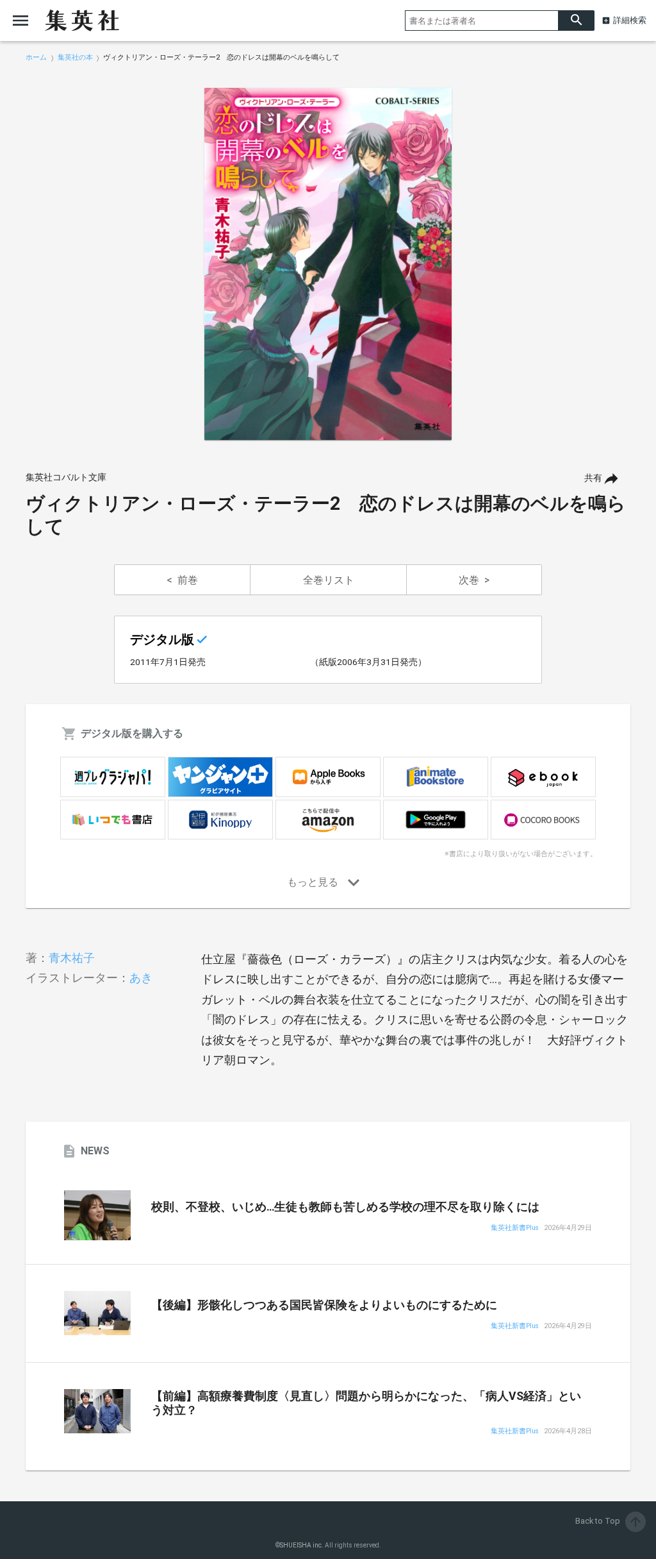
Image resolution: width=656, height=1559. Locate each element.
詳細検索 (629, 20)
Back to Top (609, 1521)
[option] (328, 264)
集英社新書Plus (515, 1228)
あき (140, 977)
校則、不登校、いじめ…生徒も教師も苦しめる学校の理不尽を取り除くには (345, 1207)
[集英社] (82, 20)
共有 (593, 478)
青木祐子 (72, 958)
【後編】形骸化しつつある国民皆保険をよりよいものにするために (324, 1305)
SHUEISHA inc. (302, 1545)
